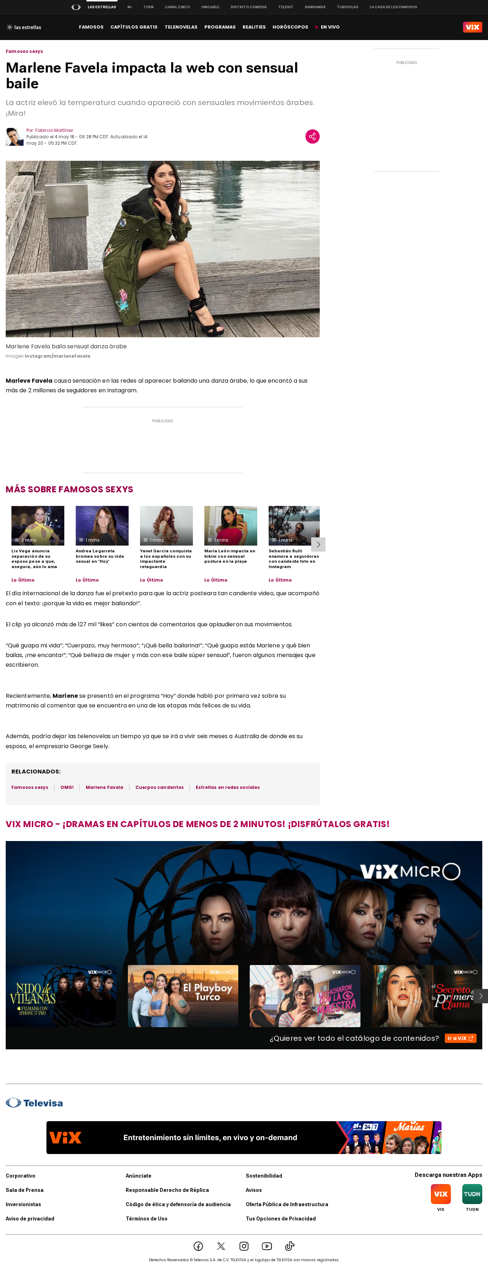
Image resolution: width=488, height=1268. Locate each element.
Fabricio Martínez (54, 130)
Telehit (286, 7)
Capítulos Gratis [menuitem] (134, 27)
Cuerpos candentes (159, 787)
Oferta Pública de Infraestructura (287, 1204)
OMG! (67, 787)
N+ (130, 7)
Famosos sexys (24, 51)
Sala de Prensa (25, 1190)
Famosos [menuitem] (91, 27)
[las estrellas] (23, 27)
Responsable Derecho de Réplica (167, 1190)
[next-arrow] (318, 544)
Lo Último (23, 580)
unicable (210, 7)
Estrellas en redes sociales (228, 787)
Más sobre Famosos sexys (70, 489)
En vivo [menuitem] (330, 27)
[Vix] (472, 27)
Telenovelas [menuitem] (181, 27)
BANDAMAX (315, 7)
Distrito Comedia (249, 7)
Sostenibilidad (264, 1176)
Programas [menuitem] (220, 27)
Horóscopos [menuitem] (290, 27)
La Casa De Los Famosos (393, 7)
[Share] (312, 136)
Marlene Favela (104, 787)
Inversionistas (23, 1204)
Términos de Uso (147, 1219)
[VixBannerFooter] (244, 1137)
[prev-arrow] (1, 996)
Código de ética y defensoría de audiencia (178, 1204)
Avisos (254, 1190)
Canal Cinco (177, 7)
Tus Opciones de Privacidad (281, 1219)
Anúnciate (138, 1176)
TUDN (148, 7)
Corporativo (20, 1176)
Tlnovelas (347, 7)
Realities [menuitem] (254, 27)
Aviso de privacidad (30, 1219)
